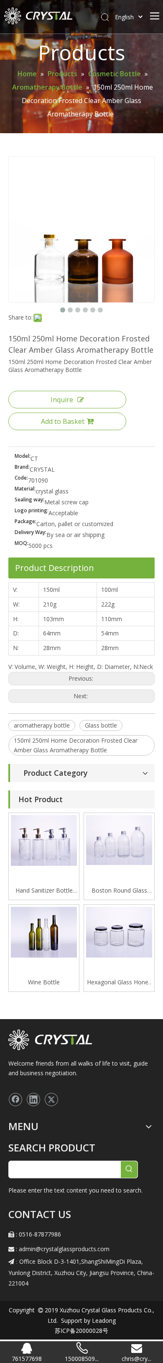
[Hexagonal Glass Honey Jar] (119, 931)
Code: (21, 478)
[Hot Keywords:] (129, 1169)
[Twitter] (51, 1099)
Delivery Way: (30, 532)
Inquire (62, 399)
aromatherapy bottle (42, 725)
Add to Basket (62, 421)
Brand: (22, 467)
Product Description (54, 567)
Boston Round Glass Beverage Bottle (119, 891)
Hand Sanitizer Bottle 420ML (44, 891)
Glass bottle (101, 725)
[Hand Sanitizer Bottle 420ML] (44, 840)
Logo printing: (31, 511)
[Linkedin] (33, 1099)
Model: (23, 456)
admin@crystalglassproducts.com (64, 1249)
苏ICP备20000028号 (81, 1331)
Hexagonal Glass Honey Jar (119, 982)
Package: (25, 522)
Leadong (103, 1320)
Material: (25, 489)
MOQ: (21, 543)
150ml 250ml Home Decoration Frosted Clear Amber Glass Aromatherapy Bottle (76, 745)
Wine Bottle (44, 982)
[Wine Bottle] (44, 931)
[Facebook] (15, 1099)
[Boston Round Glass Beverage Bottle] (119, 839)
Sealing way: (29, 500)
